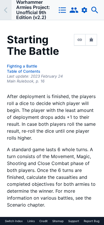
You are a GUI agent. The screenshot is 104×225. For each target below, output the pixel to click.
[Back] (6, 10)
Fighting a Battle (22, 66)
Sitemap (58, 221)
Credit (43, 221)
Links (31, 221)
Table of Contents (23, 71)
